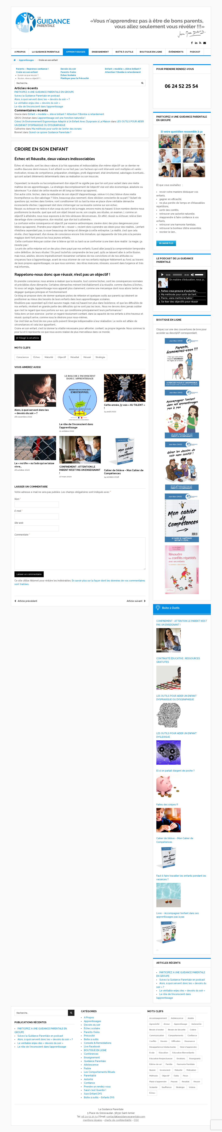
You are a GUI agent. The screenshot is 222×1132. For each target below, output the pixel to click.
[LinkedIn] (196, 43)
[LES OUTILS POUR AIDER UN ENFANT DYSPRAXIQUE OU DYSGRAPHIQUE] (168, 715)
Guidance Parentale (95, 1061)
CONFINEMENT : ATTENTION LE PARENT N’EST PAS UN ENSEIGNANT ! (79, 469)
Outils (176, 1076)
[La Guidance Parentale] (42, 34)
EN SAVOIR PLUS (166, 243)
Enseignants (194, 1058)
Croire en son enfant (27, 72)
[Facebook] (192, 43)
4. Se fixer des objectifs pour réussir (178, 301)
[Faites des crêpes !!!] (168, 820)
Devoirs (163, 1041)
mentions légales (92, 1120)
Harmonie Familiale (186, 1064)
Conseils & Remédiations (97, 1043)
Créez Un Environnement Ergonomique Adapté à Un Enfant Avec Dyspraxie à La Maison (62, 121)
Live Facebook (92, 1046)
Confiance (89, 1083)
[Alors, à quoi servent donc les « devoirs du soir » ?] (35, 406)
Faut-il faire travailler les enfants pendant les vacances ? (181, 877)
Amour (167, 1024)
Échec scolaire (92, 1028)
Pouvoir (174, 1081)
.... (157, 949)
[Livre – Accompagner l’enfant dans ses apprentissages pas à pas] (168, 932)
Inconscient (165, 1070)
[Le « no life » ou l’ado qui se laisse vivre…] (35, 459)
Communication (156, 1035)
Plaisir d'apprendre (158, 1081)
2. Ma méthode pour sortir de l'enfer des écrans (179, 294)
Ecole (152, 1053)
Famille (169, 1064)
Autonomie (196, 1024)
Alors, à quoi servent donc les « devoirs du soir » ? (42, 99)
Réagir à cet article (29, 338)
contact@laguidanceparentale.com (125, 1116)
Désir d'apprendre (188, 1047)
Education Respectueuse (160, 1058)
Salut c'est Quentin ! (95, 1090)
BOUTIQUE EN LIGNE (151, 52)
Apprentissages (75, 52)
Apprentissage (180, 1024)
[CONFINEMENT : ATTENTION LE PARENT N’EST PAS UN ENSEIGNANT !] (80, 462)
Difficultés (175, 1041)
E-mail (18, 511)
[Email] (204, 43)
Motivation (191, 1070)
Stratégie (100, 357)
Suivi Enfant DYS (93, 1093)
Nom (17, 499)
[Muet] (192, 274)
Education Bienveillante (183, 1053)
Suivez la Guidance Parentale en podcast (37, 95)
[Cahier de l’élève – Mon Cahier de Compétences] (124, 466)
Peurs (185, 1076)
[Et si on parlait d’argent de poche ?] (168, 786)
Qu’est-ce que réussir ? (28, 75)
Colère (193, 1030)
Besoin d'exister (156, 1030)
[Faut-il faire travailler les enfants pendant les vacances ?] (168, 895)
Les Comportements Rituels (99, 1072)
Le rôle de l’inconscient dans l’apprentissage (38, 106)
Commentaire (22, 534)
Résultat (75, 357)
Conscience (22, 357)
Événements (176, 52)
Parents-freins (68, 72)
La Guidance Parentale (45, 52)
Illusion (152, 1070)
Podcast (195, 52)
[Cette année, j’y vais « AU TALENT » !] (124, 401)
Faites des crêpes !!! (167, 804)
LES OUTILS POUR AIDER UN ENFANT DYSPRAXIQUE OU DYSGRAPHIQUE (176, 698)
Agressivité (154, 1024)
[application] (182, 274)
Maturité (49, 357)
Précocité (89, 1035)
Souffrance (167, 1087)
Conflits (152, 1041)
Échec (36, 357)
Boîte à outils (124, 52)
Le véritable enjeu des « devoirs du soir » (37, 103)
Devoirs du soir (68, 69)
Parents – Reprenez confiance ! (32, 69)
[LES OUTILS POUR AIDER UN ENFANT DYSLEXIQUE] (168, 752)
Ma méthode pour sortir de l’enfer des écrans (57, 128)
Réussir (87, 357)
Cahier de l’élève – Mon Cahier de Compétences (174, 840)
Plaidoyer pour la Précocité (75, 78)
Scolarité (153, 1087)
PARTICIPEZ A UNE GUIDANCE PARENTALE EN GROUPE (44, 92)
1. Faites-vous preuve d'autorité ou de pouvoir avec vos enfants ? (179, 291)
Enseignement (100, 52)
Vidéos (192, 1087)
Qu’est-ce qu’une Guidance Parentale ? (50, 132)
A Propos (19, 52)
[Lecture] (162, 274)
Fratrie (87, 1068)
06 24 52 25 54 (89, 1116)
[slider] (199, 274)
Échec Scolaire (68, 75)
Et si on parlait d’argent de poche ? (175, 770)
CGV (136, 1120)
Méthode (153, 1076)
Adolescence (91, 1064)
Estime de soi (155, 1064)
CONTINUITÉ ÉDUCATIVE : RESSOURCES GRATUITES (178, 660)
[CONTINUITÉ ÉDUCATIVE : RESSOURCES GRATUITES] (168, 678)
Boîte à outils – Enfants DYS (99, 1097)
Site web (18, 523)
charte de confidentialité (117, 1120)
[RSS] (200, 43)
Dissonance (189, 1041)
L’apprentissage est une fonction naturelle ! (61, 118)
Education (163, 1053)
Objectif (62, 357)
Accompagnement (158, 1018)
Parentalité (90, 1075)
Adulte (191, 1018)
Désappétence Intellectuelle (162, 1047)
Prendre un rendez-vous (97, 1086)
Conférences (91, 1054)
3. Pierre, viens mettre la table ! (176, 298)
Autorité (88, 1079)
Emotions (181, 1058)
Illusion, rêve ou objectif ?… (29, 78)
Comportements (175, 1035)
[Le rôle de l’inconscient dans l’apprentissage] (80, 420)
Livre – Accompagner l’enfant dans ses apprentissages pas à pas (177, 915)
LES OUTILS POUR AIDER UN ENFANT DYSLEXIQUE (176, 735)
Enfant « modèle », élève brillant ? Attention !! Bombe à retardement (66, 114)
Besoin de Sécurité (176, 1030)
